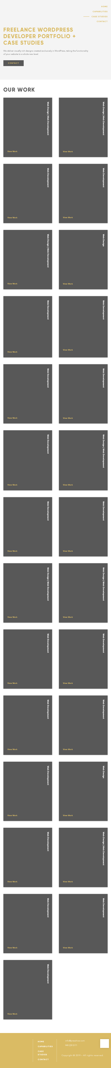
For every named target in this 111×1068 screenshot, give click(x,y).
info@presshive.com (75, 1040)
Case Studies (100, 16)
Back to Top (104, 1043)
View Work (12, 151)
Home (104, 6)
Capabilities (100, 11)
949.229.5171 (71, 1045)
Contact (102, 21)
